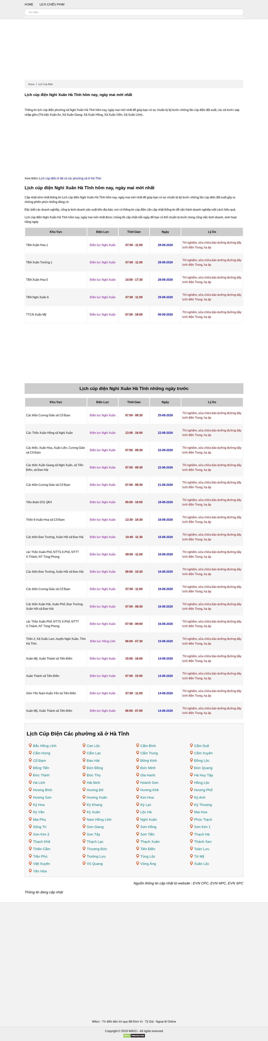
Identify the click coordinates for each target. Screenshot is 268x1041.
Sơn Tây (93, 834)
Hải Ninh (93, 783)
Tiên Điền (147, 849)
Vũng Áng (148, 864)
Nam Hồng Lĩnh (99, 819)
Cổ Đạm (39, 760)
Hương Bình (42, 790)
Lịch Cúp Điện (45, 84)
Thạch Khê (41, 842)
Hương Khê (149, 790)
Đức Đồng (95, 768)
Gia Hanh (147, 775)
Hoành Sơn (149, 783)
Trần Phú (40, 856)
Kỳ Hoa (39, 805)
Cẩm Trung (149, 753)
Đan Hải (93, 760)
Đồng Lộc (201, 760)
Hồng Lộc (201, 783)
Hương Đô (95, 790)
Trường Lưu (96, 856)
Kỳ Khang (94, 805)
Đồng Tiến (41, 768)
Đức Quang (203, 768)
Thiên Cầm (41, 849)
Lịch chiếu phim (52, 4)
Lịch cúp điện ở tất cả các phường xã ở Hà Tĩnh (70, 178)
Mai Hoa (200, 812)
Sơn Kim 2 (41, 834)
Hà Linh (39, 783)
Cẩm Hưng (41, 753)
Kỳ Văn (38, 812)
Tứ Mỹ (199, 856)
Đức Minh (148, 768)
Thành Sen (203, 842)
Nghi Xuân (148, 819)
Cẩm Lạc (94, 753)
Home (31, 84)
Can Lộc (93, 746)
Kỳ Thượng (203, 805)
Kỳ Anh (199, 797)
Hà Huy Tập (203, 775)
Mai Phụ (39, 819)
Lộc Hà (146, 812)
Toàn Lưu (201, 849)
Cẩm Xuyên (203, 753)
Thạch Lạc (95, 842)
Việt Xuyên (41, 864)
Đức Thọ (94, 775)
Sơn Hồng (148, 827)
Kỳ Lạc (145, 805)
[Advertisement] (134, 51)
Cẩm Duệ (201, 746)
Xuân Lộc (201, 864)
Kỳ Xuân (93, 812)
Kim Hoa (147, 797)
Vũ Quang (95, 864)
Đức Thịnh (41, 775)
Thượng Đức (97, 849)
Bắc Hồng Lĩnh (45, 746)
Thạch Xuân (150, 842)
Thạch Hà (202, 834)
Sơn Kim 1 (202, 827)
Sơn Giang (95, 827)
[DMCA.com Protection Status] (134, 1036)
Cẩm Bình (148, 746)
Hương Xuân (97, 797)
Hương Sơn (42, 797)
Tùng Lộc (147, 856)
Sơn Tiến (147, 834)
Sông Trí (39, 827)
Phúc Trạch (203, 819)
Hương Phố (203, 790)
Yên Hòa (40, 871)
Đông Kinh (148, 760)
